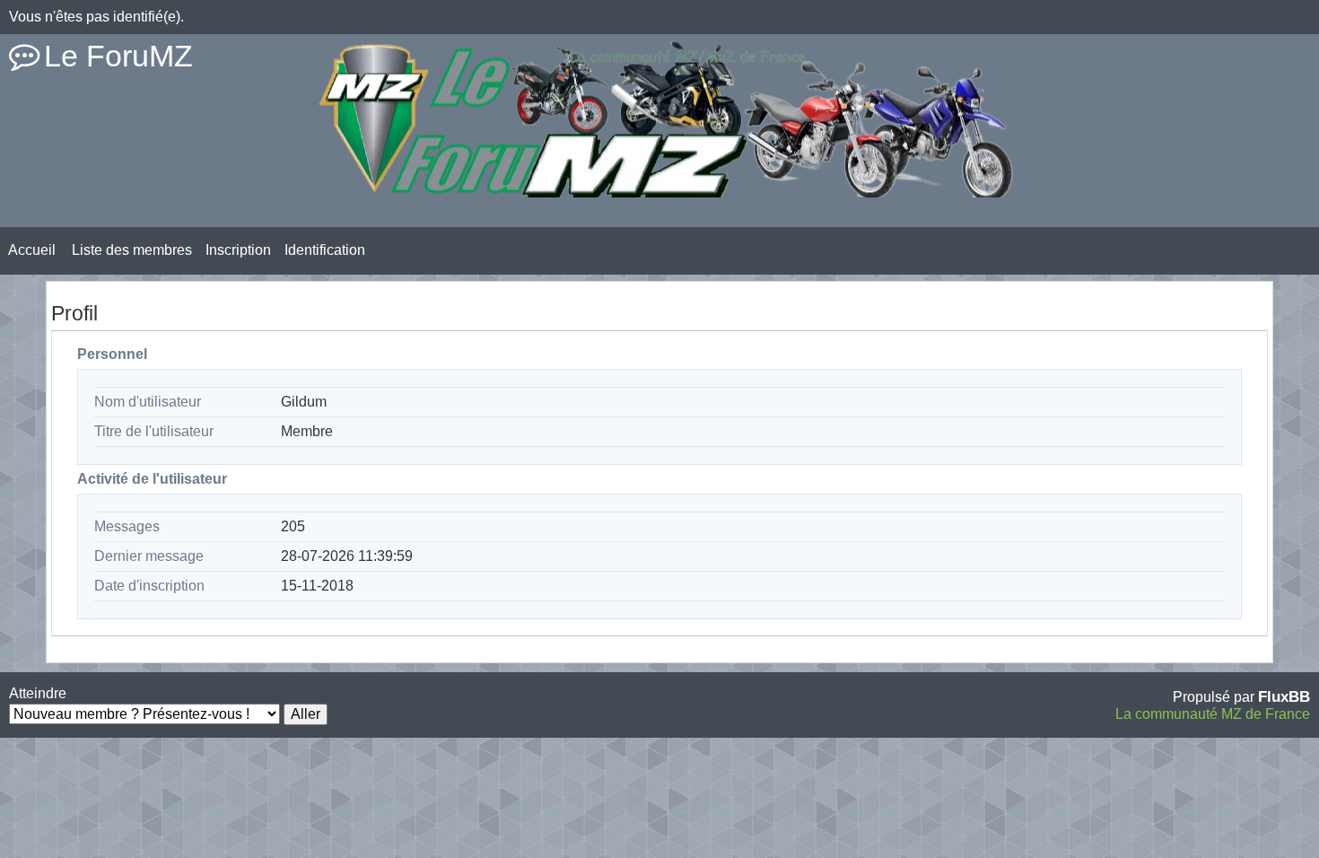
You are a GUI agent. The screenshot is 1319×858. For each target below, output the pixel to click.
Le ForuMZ (118, 56)
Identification (324, 250)
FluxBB (1284, 696)
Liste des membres (132, 250)
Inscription (238, 250)
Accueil (32, 250)
